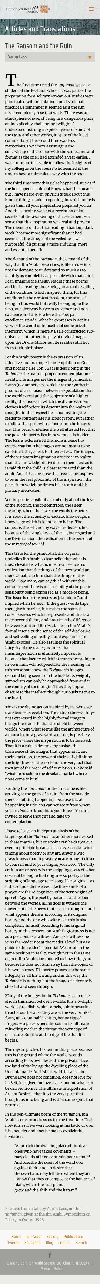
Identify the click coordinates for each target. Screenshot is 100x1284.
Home (16, 1236)
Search (81, 1242)
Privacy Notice (52, 1268)
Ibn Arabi (34, 1236)
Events (13, 1242)
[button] (91, 12)
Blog (49, 1242)
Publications (74, 1236)
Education (32, 1242)
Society (53, 1236)
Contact (64, 1242)
